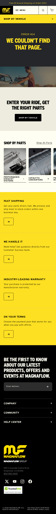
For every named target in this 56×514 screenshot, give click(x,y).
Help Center (12, 422)
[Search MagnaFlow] (43, 10)
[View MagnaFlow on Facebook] (30, 481)
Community (11, 412)
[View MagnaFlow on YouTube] (15, 481)
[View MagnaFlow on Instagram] (22, 481)
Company (10, 403)
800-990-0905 (11, 474)
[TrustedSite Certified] (13, 490)
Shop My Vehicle (28, 118)
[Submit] (47, 387)
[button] (51, 10)
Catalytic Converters (36, 179)
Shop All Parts (44, 142)
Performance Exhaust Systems (12, 179)
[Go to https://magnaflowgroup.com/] (15, 453)
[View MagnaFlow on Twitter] (7, 481)
